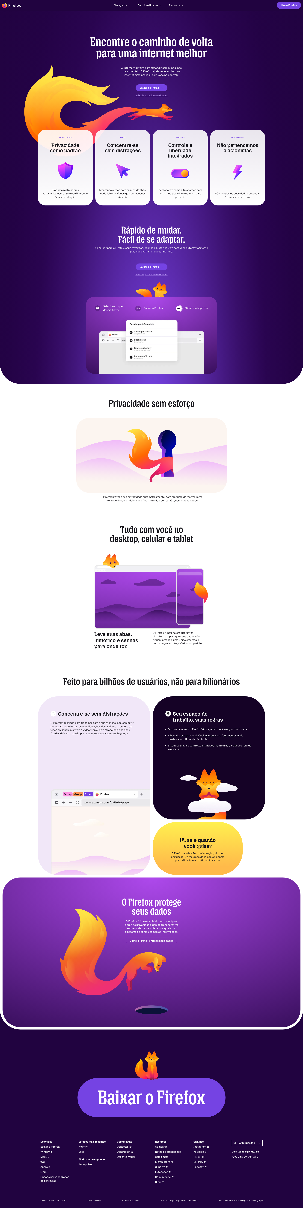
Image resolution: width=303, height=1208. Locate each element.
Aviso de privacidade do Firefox (152, 95)
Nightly (83, 1146)
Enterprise (85, 1164)
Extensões (161, 1171)
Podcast (198, 1166)
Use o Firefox (289, 5)
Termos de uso (94, 1200)
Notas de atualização (168, 1151)
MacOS (44, 1156)
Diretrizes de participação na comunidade (179, 1200)
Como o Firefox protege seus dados (151, 940)
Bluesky (198, 1161)
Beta (81, 1151)
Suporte (160, 1166)
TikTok (197, 1156)
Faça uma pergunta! (244, 1156)
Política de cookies (130, 1200)
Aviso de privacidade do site (53, 1200)
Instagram (199, 1146)
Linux (43, 1171)
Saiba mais (161, 1156)
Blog (158, 1182)
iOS (42, 1161)
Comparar (161, 1146)
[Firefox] (11, 5)
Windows (46, 1151)
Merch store (162, 1161)
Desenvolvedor (126, 1156)
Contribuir (123, 1151)
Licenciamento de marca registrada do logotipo (241, 1200)
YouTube (198, 1151)
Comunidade (163, 1177)
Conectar (122, 1146)
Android (45, 1166)
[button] (122, 5)
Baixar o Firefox (149, 87)
